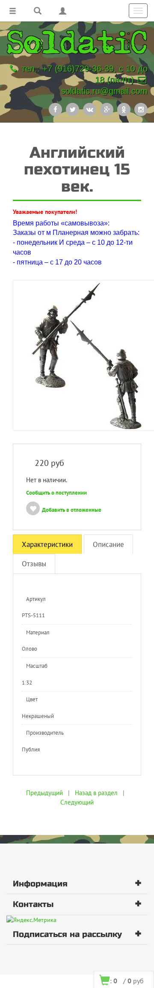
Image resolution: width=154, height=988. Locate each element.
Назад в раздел (96, 793)
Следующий (77, 802)
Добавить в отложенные (71, 510)
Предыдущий (44, 793)
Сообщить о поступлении (56, 492)
